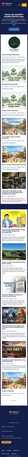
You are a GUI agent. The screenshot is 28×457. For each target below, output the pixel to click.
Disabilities (4, 196)
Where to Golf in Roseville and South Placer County (13, 262)
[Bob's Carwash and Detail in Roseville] (14, 154)
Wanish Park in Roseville (10, 84)
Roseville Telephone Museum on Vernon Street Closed (12, 295)
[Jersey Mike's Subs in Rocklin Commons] (14, 126)
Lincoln (3, 266)
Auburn (4, 363)
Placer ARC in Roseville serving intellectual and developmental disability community (12, 192)
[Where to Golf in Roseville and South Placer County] (14, 251)
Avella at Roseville (8, 391)
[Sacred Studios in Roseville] (14, 44)
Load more (13, 400)
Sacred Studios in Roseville (10, 54)
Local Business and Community (9, 57)
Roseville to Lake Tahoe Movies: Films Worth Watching (14, 360)
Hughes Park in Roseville (10, 110)
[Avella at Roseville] (14, 380)
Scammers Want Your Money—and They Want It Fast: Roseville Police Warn (13, 327)
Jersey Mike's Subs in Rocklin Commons (11, 137)
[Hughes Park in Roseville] (14, 100)
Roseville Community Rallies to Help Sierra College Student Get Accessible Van (13, 231)
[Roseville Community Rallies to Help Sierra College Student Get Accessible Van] (14, 219)
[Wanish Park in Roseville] (14, 73)
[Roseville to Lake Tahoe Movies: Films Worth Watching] (14, 349)
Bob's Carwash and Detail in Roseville (14, 164)
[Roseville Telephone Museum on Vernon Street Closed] (14, 284)
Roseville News (5, 298)
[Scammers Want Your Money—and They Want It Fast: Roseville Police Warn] (14, 315)
